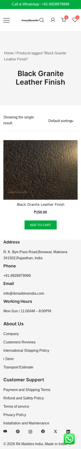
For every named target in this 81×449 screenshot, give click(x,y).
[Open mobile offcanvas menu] (6, 20)
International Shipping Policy (26, 350)
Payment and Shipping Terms (26, 390)
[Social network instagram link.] (30, 431)
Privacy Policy (14, 415)
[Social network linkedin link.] (68, 431)
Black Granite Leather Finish (40, 204)
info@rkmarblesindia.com (23, 293)
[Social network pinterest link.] (18, 431)
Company (11, 334)
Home (9, 53)
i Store (8, 359)
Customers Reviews (19, 342)
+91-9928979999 (17, 276)
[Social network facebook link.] (43, 431)
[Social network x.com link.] (55, 431)
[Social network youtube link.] (5, 431)
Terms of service (16, 406)
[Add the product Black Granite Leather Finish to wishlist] (70, 147)
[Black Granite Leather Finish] (40, 170)
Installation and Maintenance (26, 423)
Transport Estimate (18, 367)
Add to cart (40, 225)
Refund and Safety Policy (23, 398)
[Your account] (53, 20)
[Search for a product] (42, 20)
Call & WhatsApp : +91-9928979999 (40, 4)
